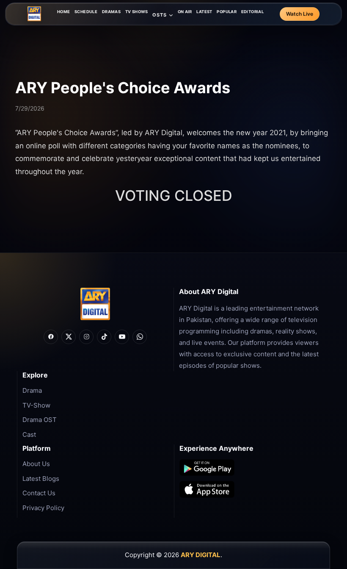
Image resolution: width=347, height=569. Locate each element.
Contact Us (38, 493)
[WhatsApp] (139, 337)
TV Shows (136, 11)
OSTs (159, 15)
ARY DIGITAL (200, 555)
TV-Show (36, 405)
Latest (204, 11)
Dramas (111, 11)
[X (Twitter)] (68, 337)
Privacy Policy (43, 508)
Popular (227, 11)
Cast (29, 434)
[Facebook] (51, 337)
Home (63, 11)
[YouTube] (122, 337)
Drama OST (39, 420)
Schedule (85, 11)
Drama (32, 390)
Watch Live (299, 14)
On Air (185, 11)
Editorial (252, 11)
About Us (36, 464)
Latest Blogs (40, 479)
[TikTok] (104, 337)
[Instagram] (86, 337)
